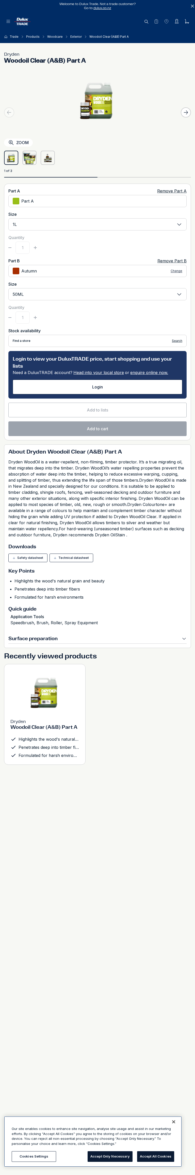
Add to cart (97, 428)
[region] (93, 1141)
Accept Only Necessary (110, 1156)
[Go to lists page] (156, 21)
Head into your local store (98, 372)
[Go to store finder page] (166, 21)
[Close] (173, 1121)
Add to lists (97, 410)
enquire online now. (149, 372)
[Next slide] (186, 112)
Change (176, 271)
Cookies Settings (34, 1156)
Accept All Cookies (155, 1156)
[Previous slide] (9, 112)
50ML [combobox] (18, 294)
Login (97, 386)
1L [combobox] (15, 224)
